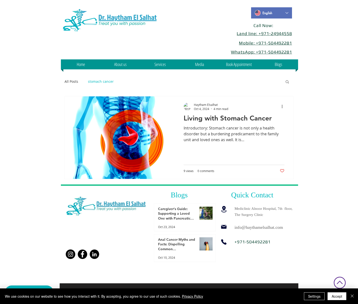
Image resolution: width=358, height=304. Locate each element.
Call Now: (263, 25)
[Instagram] (70, 254)
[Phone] (224, 242)
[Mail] (224, 227)
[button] (199, 64)
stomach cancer (101, 81)
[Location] (224, 209)
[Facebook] (82, 254)
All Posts (71, 81)
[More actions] (284, 107)
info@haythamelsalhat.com (259, 227)
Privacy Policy (192, 296)
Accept (337, 296)
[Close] (352, 296)
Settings (314, 296)
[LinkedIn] (94, 254)
